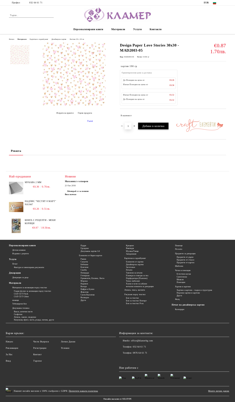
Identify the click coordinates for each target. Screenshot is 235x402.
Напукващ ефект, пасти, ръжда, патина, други (34, 320)
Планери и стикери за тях (137, 275)
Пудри (83, 245)
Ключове (84, 267)
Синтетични (182, 277)
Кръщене (130, 245)
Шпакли (180, 279)
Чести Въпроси (41, 341)
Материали (118, 29)
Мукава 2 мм (33, 182)
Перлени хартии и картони (188, 293)
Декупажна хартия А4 (90, 251)
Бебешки (84, 264)
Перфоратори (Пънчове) (137, 278)
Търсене (37, 361)
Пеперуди (85, 273)
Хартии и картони (183, 286)
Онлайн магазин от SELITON (117, 399)
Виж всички (70, 194)
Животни (84, 292)
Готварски (85, 275)
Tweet (90, 121)
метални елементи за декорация (140, 286)
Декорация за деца (20, 277)
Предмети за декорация (185, 253)
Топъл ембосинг (133, 281)
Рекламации (12, 348)
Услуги (137, 29)
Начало (11, 39)
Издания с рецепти (20, 253)
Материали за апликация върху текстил (29, 287)
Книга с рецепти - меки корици (40, 222)
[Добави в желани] (223, 115)
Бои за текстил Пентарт (136, 301)
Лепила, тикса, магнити (134, 290)
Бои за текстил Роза (135, 303)
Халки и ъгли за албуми (136, 284)
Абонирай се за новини (78, 191)
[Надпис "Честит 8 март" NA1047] (16, 207)
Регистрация (39, 348)
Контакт (37, 354)
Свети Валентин (87, 295)
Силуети (84, 262)
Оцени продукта (85, 113)
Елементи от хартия (134, 262)
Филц (177, 299)
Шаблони (179, 266)
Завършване (131, 254)
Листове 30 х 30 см (77, 39)
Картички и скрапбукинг (39, 39)
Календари (179, 309)
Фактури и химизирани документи (29, 267)
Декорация (15, 273)
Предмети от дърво (185, 257)
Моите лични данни (218, 391)
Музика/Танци (132, 251)
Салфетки (18, 314)
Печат (14, 264)
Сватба (84, 270)
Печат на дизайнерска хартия (188, 305)
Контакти (155, 29)
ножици (15, 300)
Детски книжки (19, 250)
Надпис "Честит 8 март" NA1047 (40, 203)
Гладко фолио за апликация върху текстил (32, 291)
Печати (129, 270)
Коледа (84, 286)
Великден (85, 297)
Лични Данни (68, 341)
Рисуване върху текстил (134, 294)
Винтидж (130, 248)
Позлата (178, 249)
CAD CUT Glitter (21, 296)
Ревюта (16, 150)
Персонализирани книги (88, 29)
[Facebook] (224, 2)
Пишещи (179, 245)
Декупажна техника (20, 308)
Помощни (181, 282)
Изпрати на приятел (65, 113)
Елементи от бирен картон (90, 255)
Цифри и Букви (87, 289)
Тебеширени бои (19, 304)
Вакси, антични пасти (23, 311)
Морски (84, 281)
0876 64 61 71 (140, 353)
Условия (65, 348)
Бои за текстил (132, 298)
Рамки (83, 259)
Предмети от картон (185, 262)
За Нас (9, 354)
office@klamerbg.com (142, 340)
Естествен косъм (184, 274)
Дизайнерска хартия (58, 39)
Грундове (85, 248)
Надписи (84, 284)
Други (83, 300)
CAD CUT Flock (21, 294)
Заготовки (130, 267)
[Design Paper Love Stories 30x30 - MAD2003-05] (74, 105)
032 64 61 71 (35, 2)
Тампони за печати (134, 273)
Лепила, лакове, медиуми (25, 317)
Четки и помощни (183, 270)
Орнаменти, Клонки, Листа (92, 278)
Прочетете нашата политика (83, 391)
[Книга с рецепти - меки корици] (16, 226)
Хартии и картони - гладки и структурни (194, 290)
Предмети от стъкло (185, 260)
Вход (8, 361)
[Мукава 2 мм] (16, 188)
